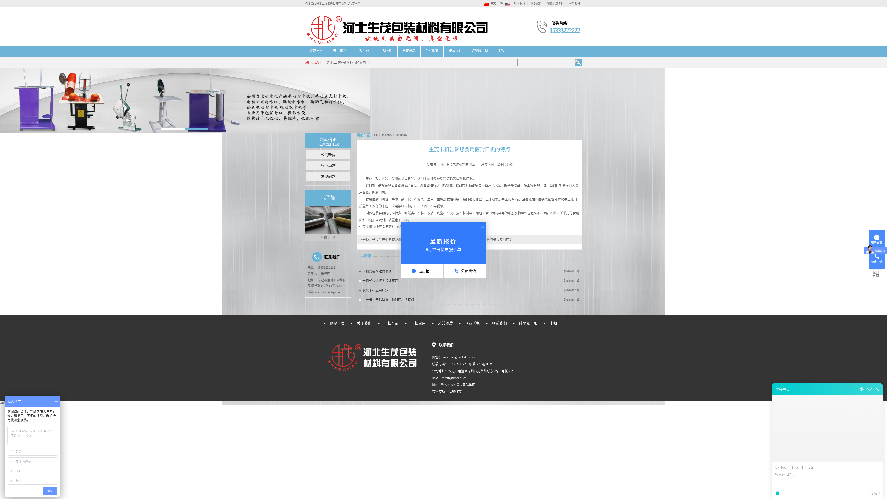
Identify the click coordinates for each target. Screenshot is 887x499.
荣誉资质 (408, 50)
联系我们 (536, 3)
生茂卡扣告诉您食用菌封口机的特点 (388, 299)
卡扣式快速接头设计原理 (380, 281)
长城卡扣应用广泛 (499, 239)
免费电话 (468, 271)
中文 (493, 3)
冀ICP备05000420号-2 (447, 385)
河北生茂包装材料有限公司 (346, 62)
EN (501, 3)
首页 (376, 135)
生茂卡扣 (365, 227)
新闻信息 (387, 135)
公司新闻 (328, 155)
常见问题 (328, 177)
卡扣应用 (385, 50)
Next (349, 223)
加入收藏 (519, 3)
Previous (307, 223)
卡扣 (501, 50)
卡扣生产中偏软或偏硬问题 (391, 239)
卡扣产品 (362, 50)
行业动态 (328, 166)
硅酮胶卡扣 (480, 50)
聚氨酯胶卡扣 (555, 3)
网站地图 (574, 3)
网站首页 (316, 50)
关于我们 (339, 50)
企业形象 (431, 50)
